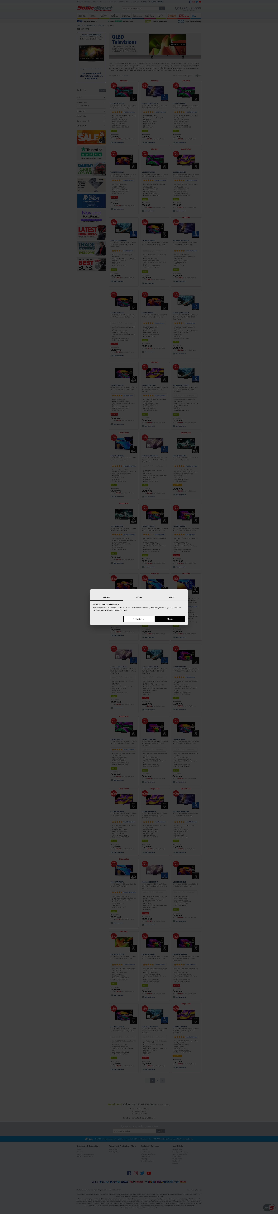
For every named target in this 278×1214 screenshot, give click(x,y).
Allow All (170, 619)
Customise (137, 619)
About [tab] (171, 597)
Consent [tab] (106, 597)
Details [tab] (139, 597)
